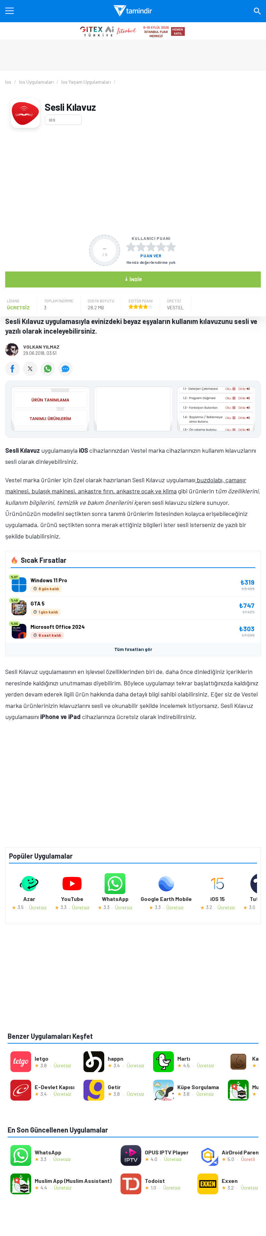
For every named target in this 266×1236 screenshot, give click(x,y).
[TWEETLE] (32, 373)
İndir (133, 279)
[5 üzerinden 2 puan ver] (141, 247)
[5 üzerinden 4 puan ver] (161, 247)
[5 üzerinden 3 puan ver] (151, 247)
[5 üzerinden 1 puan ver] (131, 247)
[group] (133, 410)
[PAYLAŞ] (14, 373)
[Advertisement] (133, 181)
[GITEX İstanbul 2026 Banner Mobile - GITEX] (133, 31)
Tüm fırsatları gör (133, 649)
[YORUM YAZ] (66, 373)
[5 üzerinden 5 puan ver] (171, 247)
